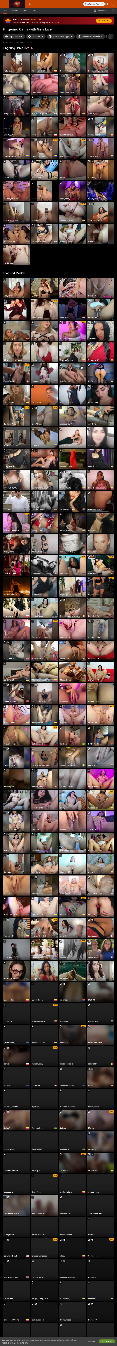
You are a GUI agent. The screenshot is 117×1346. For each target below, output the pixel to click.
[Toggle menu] (4, 4)
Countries (36, 36)
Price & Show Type (61, 36)
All (111, 36)
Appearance (14, 36)
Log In (110, 4)
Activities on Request (91, 36)
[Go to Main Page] (17, 4)
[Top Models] (30, 4)
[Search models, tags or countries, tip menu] (113, 11)
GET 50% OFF (104, 21)
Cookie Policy (20, 1343)
